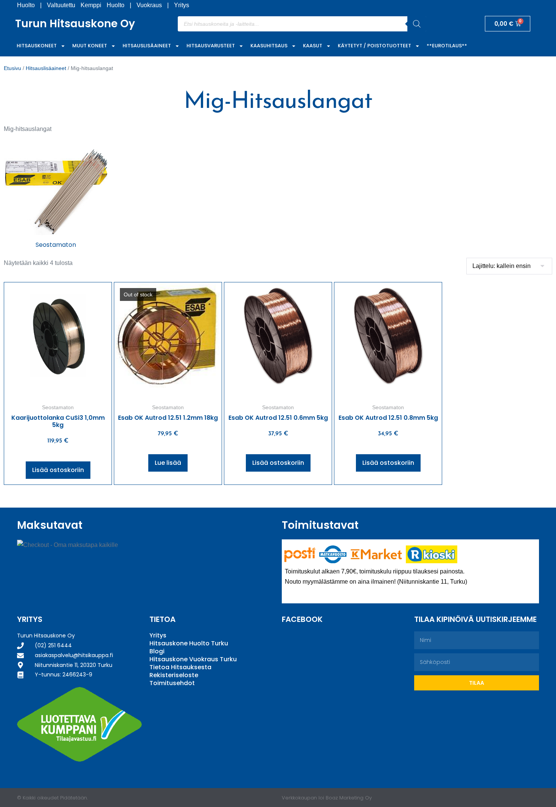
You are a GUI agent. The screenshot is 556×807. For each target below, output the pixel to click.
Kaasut (312, 45)
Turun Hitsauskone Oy (75, 23)
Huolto (26, 5)
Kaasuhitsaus (268, 45)
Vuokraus (149, 5)
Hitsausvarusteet (210, 45)
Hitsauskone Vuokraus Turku (193, 659)
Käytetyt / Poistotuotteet (374, 45)
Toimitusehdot (172, 683)
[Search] (416, 23)
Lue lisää (168, 462)
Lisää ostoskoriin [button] (58, 470)
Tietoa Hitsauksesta (180, 667)
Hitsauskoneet (37, 45)
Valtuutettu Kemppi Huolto (85, 5)
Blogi (157, 651)
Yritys (181, 5)
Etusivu (12, 68)
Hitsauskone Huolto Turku (188, 643)
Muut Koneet (89, 45)
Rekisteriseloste (173, 675)
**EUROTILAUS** (447, 45)
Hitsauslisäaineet (147, 45)
